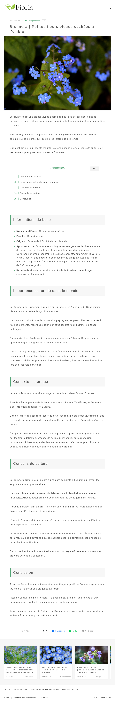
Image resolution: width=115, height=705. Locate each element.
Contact (45, 698)
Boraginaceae (34, 21)
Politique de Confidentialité (25, 698)
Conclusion (26, 199)
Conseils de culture (30, 193)
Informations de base (31, 176)
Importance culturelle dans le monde (39, 182)
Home (7, 689)
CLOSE (95, 168)
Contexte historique (30, 187)
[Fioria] (19, 7)
